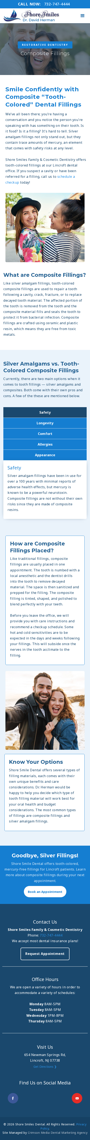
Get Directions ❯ (45, 1067)
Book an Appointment (45, 892)
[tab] (44, 412)
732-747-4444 (51, 935)
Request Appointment (45, 953)
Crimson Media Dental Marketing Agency (58, 1133)
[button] (82, 16)
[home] (30, 15)
